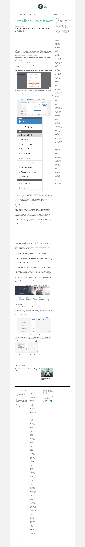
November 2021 (59, 108)
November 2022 (59, 92)
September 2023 (59, 80)
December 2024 (59, 61)
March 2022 (58, 103)
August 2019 (58, 145)
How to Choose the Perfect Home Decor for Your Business (22, 391)
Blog (50, 14)
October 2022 (58, 93)
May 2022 (58, 100)
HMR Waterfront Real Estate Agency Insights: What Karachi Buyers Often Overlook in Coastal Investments (62, 31)
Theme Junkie (23, 541)
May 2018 (58, 165)
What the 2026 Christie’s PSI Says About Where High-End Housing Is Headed (34, 369)
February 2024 (58, 73)
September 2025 (59, 48)
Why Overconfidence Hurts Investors (46, 379)
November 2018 (59, 157)
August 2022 (58, 96)
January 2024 (58, 74)
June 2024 (58, 67)
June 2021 (58, 115)
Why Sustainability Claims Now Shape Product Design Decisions (21, 369)
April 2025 (58, 55)
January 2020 (58, 138)
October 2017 (58, 172)
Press (45, 14)
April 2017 (58, 176)
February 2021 (58, 120)
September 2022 (59, 95)
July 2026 (57, 41)
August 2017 (58, 175)
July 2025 (57, 51)
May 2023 (58, 85)
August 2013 (58, 184)
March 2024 (58, 71)
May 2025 (58, 54)
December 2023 (59, 75)
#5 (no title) (62, 14)
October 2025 (58, 47)
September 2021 (59, 111)
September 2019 (59, 143)
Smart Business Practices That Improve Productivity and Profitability (63, 23)
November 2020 (59, 124)
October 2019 (58, 142)
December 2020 (59, 123)
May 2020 (58, 133)
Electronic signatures (26, 53)
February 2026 (58, 46)
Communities (55, 14)
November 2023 (59, 77)
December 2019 (59, 139)
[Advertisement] (34, 41)
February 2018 (58, 169)
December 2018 (59, 156)
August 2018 (58, 161)
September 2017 (59, 173)
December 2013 (59, 179)
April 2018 (58, 167)
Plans (16, 26)
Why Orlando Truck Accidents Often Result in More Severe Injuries (62, 26)
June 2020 (58, 131)
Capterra (16, 203)
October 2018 (58, 158)
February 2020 (58, 137)
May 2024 (58, 69)
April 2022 (58, 101)
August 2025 (58, 50)
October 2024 (58, 63)
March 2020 (58, 135)
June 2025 (58, 52)
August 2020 (58, 129)
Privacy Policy (32, 14)
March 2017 (58, 177)
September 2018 (59, 160)
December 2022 (59, 90)
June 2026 (58, 43)
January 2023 (58, 89)
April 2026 (58, 44)
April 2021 (58, 118)
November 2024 (59, 62)
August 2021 (58, 112)
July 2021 (57, 114)
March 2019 (58, 152)
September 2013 (59, 183)
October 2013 (58, 182)
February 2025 (58, 58)
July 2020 (57, 130)
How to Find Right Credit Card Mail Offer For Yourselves (24, 21)
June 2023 (58, 84)
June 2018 (58, 164)
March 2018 (58, 168)
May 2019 (58, 149)
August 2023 (58, 81)
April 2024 (58, 70)
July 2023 (57, 82)
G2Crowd (29, 254)
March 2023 (58, 86)
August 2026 (58, 40)
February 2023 (58, 88)
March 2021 (58, 119)
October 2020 (58, 126)
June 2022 (58, 99)
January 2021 (58, 122)
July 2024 (57, 66)
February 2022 (58, 104)
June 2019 (58, 148)
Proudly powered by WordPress (20, 540)
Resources (40, 14)
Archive (25, 14)
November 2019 (59, 141)
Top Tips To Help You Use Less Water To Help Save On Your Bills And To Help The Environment (44, 21)
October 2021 (58, 109)
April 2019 (58, 150)
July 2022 (57, 97)
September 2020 (59, 127)
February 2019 (58, 153)
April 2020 (58, 134)
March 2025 (58, 56)
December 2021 (59, 107)
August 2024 (58, 65)
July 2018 (57, 163)
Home (21, 14)
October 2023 (58, 78)
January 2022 (58, 105)
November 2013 (59, 180)
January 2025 (58, 59)
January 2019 (58, 154)
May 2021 (58, 116)
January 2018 (58, 171)
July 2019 (57, 146)
